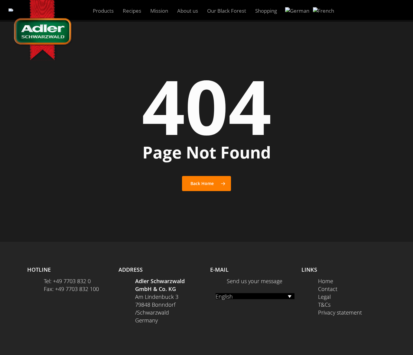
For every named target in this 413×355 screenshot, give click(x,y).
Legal (324, 296)
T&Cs (324, 304)
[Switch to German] (297, 10)
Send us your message (254, 281)
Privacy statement (340, 312)
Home (325, 281)
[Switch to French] (323, 10)
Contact (327, 289)
